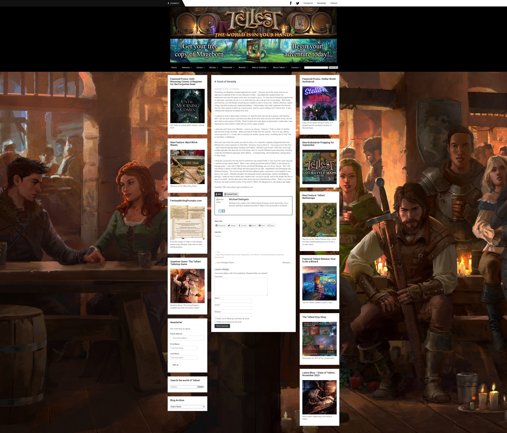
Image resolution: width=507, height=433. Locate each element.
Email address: (176, 334)
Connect (295, 67)
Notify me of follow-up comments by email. (233, 319)
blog (218, 252)
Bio (219, 194)
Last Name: (174, 354)
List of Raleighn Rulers (224, 263)
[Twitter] (297, 3)
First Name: (175, 344)
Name (217, 298)
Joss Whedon (255, 255)
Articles (212, 67)
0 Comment (234, 89)
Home (174, 67)
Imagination (245, 255)
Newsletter (321, 3)
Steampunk (271, 255)
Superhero (280, 255)
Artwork (242, 67)
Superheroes (219, 257)
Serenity (264, 255)
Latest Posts (232, 194)
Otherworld (227, 67)
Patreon (334, 3)
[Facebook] (291, 3)
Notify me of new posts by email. (229, 322)
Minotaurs (287, 263)
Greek (238, 255)
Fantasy (227, 255)
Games (199, 67)
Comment (219, 277)
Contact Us (308, 3)
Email (217, 305)
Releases (186, 67)
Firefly (233, 255)
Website (218, 312)
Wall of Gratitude (259, 67)
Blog (222, 255)
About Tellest (279, 67)
